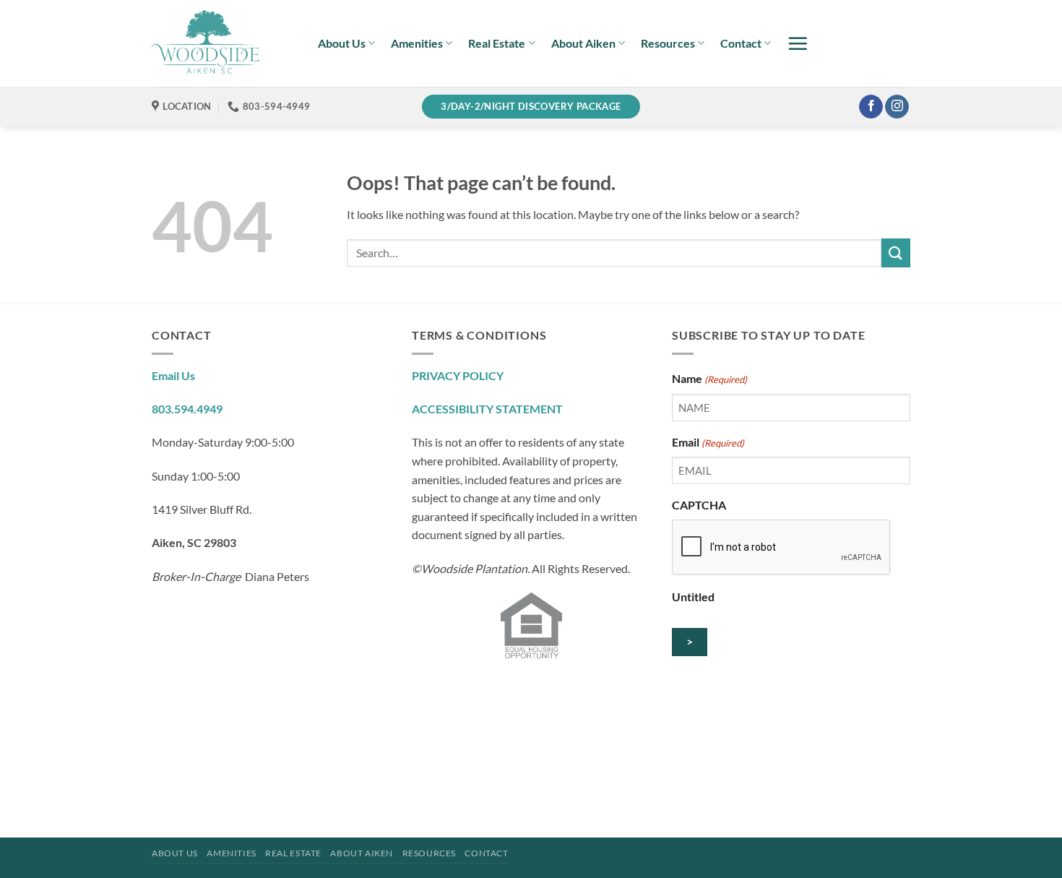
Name (709, 378)
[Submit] (895, 252)
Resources (668, 43)
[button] (797, 43)
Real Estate (496, 43)
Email (708, 442)
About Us (342, 43)
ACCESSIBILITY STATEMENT (487, 409)
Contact (740, 43)
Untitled (693, 596)
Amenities (417, 43)
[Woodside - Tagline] (224, 43)
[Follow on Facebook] (871, 107)
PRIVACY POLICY (458, 375)
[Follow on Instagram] (897, 107)
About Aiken (583, 43)
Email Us (173, 375)
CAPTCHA (699, 505)
